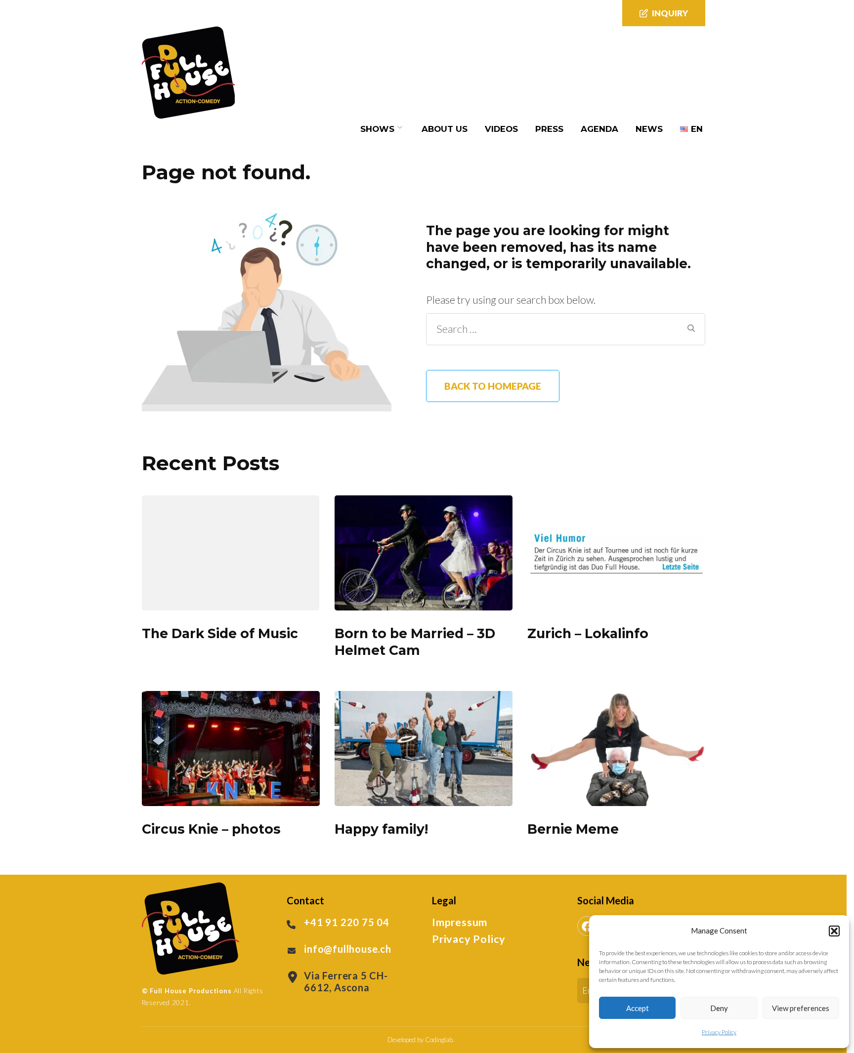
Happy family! (381, 829)
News (649, 129)
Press (549, 129)
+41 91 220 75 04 (346, 922)
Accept (637, 1008)
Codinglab (439, 1040)
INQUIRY (670, 13)
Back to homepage (492, 386)
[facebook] (587, 926)
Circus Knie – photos (211, 829)
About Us (445, 129)
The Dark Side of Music (220, 633)
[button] (834, 931)
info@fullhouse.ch (347, 949)
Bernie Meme (573, 829)
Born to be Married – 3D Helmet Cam (415, 641)
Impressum (459, 922)
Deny (719, 1008)
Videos (501, 129)
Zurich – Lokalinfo (587, 633)
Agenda (599, 129)
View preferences (800, 1008)
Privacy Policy (719, 1032)
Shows (377, 129)
